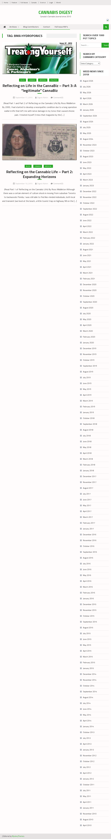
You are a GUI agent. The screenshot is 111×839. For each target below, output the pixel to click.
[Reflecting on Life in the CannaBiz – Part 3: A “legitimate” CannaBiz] (39, 58)
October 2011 (88, 784)
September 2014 (90, 691)
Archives (13, 26)
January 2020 (88, 342)
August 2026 (88, 80)
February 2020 (89, 336)
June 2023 (87, 162)
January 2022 (88, 243)
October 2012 (88, 761)
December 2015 (89, 604)
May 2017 (87, 505)
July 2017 (87, 493)
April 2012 (87, 773)
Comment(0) (58, 97)
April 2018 (87, 453)
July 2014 (87, 703)
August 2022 (88, 214)
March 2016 (88, 586)
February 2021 (89, 278)
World (58, 2)
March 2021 (88, 272)
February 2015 (89, 662)
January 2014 (88, 726)
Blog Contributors (31, 26)
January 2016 (88, 598)
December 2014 (89, 674)
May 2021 (87, 261)
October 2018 (88, 418)
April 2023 (87, 173)
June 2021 (87, 255)
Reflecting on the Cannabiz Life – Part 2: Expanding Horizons (39, 174)
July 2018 (87, 435)
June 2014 (87, 709)
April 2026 (87, 98)
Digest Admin (42, 97)
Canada (34, 2)
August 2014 (88, 697)
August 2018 (88, 429)
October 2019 (88, 360)
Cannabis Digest (56, 12)
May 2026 (87, 92)
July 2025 (87, 127)
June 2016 (87, 569)
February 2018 (89, 464)
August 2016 (88, 557)
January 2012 (88, 778)
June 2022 (87, 220)
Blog (22, 80)
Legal (51, 2)
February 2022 (89, 237)
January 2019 (88, 412)
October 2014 (88, 685)
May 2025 (87, 133)
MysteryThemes (18, 836)
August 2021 (88, 249)
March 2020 (88, 330)
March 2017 (88, 517)
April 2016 (87, 581)
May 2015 (87, 645)
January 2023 (88, 185)
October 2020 (88, 296)
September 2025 (90, 115)
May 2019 (87, 389)
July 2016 (87, 563)
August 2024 (88, 139)
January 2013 (88, 749)
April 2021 (87, 267)
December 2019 (89, 348)
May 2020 (87, 319)
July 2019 (87, 377)
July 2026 (87, 86)
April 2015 (87, 650)
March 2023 (88, 179)
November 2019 (89, 354)
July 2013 (87, 738)
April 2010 (87, 825)
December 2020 (89, 284)
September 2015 (90, 621)
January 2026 (88, 109)
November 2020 (89, 290)
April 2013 (87, 743)
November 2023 (89, 144)
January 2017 (88, 528)
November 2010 (89, 813)
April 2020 (87, 325)
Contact (46, 26)
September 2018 (90, 424)
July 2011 (87, 790)
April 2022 (87, 226)
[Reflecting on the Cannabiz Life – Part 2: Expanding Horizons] (39, 142)
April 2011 (87, 802)
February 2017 (89, 522)
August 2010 (88, 819)
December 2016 (89, 534)
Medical (43, 80)
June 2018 (87, 441)
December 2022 (89, 191)
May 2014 (87, 714)
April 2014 (87, 720)
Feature (14, 2)
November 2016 (89, 540)
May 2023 (87, 168)
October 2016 (88, 546)
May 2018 (87, 447)
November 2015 (89, 610)
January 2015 (88, 668)
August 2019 (88, 371)
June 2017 (87, 499)
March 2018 (88, 458)
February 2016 (89, 592)
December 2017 (89, 476)
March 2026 (88, 104)
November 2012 (89, 755)
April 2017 (87, 511)
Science (43, 2)
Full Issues (24, 2)
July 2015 (87, 633)
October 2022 (88, 203)
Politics (53, 80)
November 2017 (89, 482)
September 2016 (90, 551)
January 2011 (88, 807)
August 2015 (88, 627)
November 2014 (89, 679)
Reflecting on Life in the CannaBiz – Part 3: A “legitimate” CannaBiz (39, 88)
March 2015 (88, 656)
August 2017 (88, 488)
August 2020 (88, 307)
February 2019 (89, 406)
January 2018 (88, 470)
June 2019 (87, 383)
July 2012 (87, 767)
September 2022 (90, 208)
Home (6, 2)
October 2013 (88, 732)
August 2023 (88, 156)
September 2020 (90, 301)
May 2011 (87, 796)
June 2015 (87, 639)
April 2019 (87, 394)
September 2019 (90, 365)
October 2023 (88, 150)
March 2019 (88, 400)
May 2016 (87, 575)
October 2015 (88, 615)
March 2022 (88, 232)
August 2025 (88, 121)
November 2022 (89, 197)
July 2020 (87, 313)
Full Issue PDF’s (61, 26)
